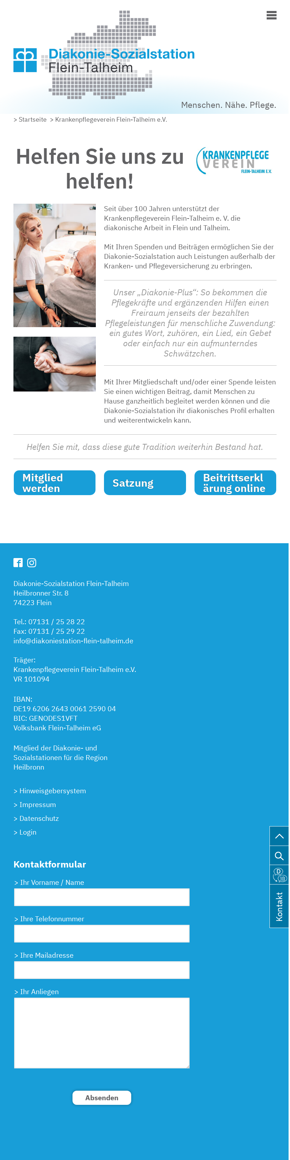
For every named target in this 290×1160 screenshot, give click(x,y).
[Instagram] (31, 562)
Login (27, 832)
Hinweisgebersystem (52, 790)
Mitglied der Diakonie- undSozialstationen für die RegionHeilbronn (60, 757)
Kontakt (279, 915)
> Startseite (30, 119)
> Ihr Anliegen (36, 991)
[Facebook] (18, 562)
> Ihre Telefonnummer (49, 918)
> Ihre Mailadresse (44, 955)
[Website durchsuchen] (280, 854)
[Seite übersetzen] (280, 873)
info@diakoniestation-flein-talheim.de (73, 640)
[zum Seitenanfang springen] (280, 835)
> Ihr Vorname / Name (49, 882)
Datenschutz (39, 818)
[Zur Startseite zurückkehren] (126, 15)
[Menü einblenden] (272, 14)
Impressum (37, 804)
